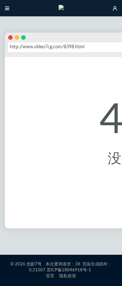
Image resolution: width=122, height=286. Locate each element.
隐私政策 (67, 276)
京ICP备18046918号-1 (69, 270)
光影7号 (34, 264)
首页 (50, 276)
